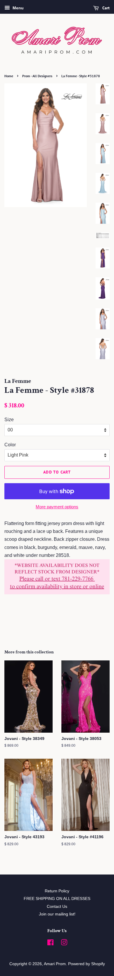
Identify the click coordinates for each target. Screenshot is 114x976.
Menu (17, 8)
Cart (105, 8)
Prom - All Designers (37, 76)
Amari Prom (55, 964)
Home (8, 76)
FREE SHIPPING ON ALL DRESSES (57, 898)
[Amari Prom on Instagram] (64, 943)
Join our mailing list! (57, 914)
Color (10, 444)
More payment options (57, 506)
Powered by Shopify (86, 964)
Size (9, 419)
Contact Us (57, 906)
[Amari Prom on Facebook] (50, 943)
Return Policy (57, 891)
